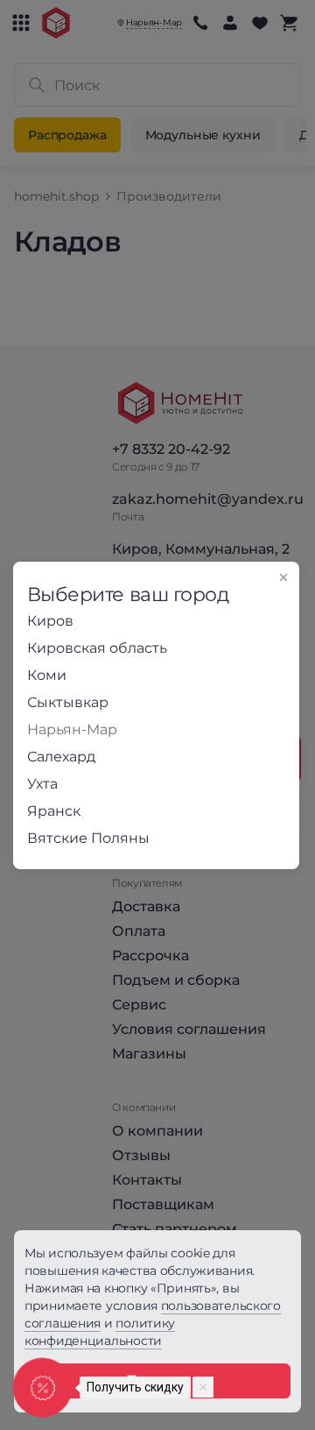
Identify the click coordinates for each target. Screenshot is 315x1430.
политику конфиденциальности (99, 1332)
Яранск (53, 811)
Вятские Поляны (88, 838)
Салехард (61, 756)
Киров (50, 620)
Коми (46, 675)
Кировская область (97, 648)
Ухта (42, 783)
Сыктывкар (67, 702)
